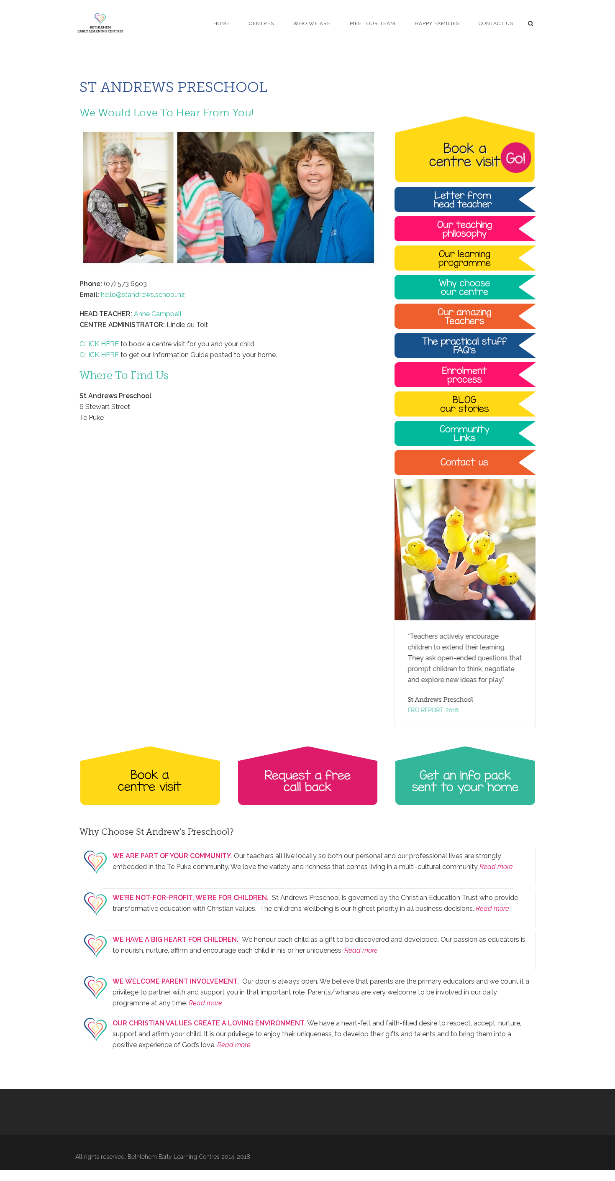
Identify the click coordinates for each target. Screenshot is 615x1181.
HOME (221, 23)
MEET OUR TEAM (372, 23)
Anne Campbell (158, 314)
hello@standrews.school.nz (143, 295)
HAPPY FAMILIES (437, 23)
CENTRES (261, 23)
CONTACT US (496, 23)
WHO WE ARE (312, 23)
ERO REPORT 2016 (433, 710)
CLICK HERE (99, 344)
